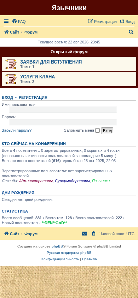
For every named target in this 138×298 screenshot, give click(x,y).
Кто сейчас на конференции (34, 144)
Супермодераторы (72, 181)
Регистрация (33, 97)
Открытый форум (69, 51)
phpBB (57, 246)
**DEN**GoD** (54, 223)
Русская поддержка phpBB (69, 253)
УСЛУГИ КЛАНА (37, 76)
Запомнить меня (79, 130)
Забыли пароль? (16, 130)
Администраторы (36, 181)
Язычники (101, 181)
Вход (7, 97)
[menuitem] (19, 21)
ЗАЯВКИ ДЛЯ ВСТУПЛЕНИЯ (51, 62)
